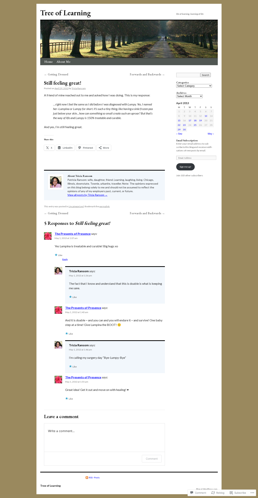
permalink (104, 206)
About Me (63, 62)
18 (195, 120)
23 (184, 125)
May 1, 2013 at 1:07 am (66, 238)
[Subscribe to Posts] (87, 477)
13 (206, 115)
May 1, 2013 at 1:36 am (80, 275)
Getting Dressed (56, 74)
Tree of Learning (65, 13)
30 (184, 129)
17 (189, 120)
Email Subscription (187, 140)
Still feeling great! (62, 83)
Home (48, 62)
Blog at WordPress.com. (207, 489)
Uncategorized (76, 206)
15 (179, 120)
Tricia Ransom (79, 88)
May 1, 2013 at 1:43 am (76, 312)
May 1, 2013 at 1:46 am (80, 349)
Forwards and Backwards (147, 74)
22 (179, 125)
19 (200, 120)
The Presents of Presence (73, 233)
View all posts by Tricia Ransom (87, 194)
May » (211, 133)
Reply (65, 259)
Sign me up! (185, 166)
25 (195, 125)
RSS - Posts (94, 477)
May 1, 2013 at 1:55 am (76, 381)
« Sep (179, 133)
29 (179, 129)
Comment (152, 458)
